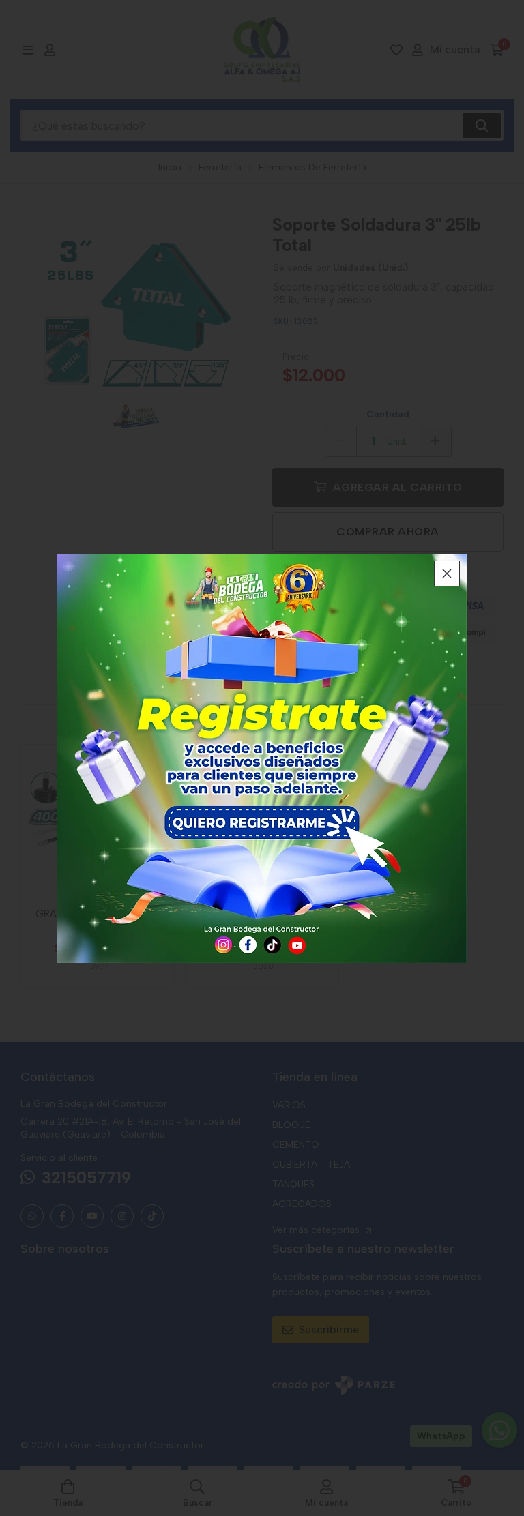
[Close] (447, 573)
